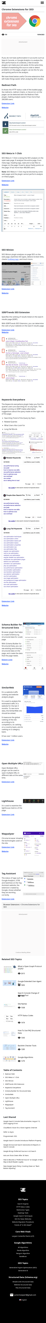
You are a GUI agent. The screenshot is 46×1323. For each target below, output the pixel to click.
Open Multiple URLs (12, 1098)
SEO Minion (9, 1081)
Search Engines (23, 1204)
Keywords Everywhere (13, 1088)
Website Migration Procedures (23, 1222)
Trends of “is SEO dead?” (23, 1225)
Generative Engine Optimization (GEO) (23, 1268)
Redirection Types (23, 1210)
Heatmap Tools (23, 1213)
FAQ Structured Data (23, 1288)
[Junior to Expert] (23, 1190)
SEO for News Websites (23, 1219)
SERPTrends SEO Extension (14, 1084)
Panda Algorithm (23, 1250)
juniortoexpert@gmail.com (25, 1295)
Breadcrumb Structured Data (23, 1282)
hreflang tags (13, 259)
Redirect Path (10, 1074)
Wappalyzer (9, 1105)
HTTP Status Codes (23, 1207)
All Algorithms (23, 1247)
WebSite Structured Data (23, 1285)
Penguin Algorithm (23, 1253)
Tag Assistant (10, 1108)
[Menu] (43, 3)
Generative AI (23, 1271)
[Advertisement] (23, 49)
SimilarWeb (9, 1094)
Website (5, 107)
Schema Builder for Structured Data (18, 1091)
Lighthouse (9, 1101)
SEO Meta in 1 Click (12, 1077)
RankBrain (23, 1256)
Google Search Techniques (23, 1216)
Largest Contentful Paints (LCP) (23, 1236)
